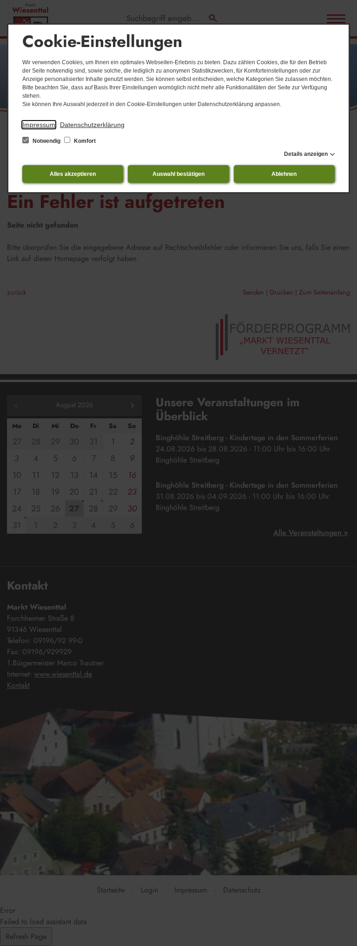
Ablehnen (284, 174)
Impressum (38, 124)
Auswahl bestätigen (178, 174)
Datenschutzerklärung (92, 124)
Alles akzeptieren (73, 174)
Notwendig (46, 141)
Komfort (84, 141)
